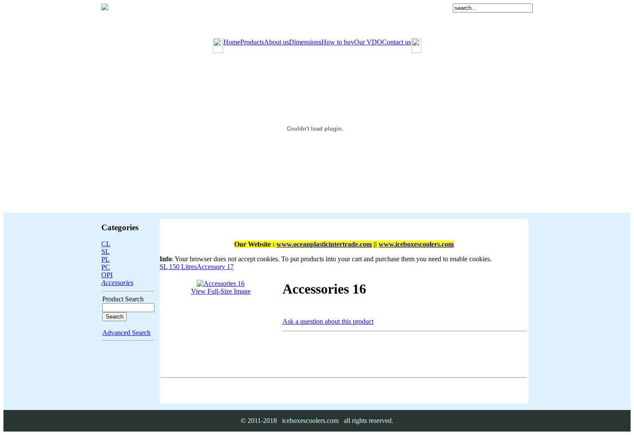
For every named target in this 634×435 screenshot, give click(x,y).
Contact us (396, 42)
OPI (107, 275)
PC (105, 267)
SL (105, 251)
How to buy (337, 42)
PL (105, 259)
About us (276, 42)
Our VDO (368, 42)
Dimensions (305, 42)
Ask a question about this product (327, 321)
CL (105, 243)
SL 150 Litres (178, 266)
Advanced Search (126, 332)
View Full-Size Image (221, 291)
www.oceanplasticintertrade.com (324, 244)
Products (252, 42)
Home (231, 42)
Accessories (117, 282)
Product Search (123, 299)
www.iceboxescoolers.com (416, 244)
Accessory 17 (215, 266)
